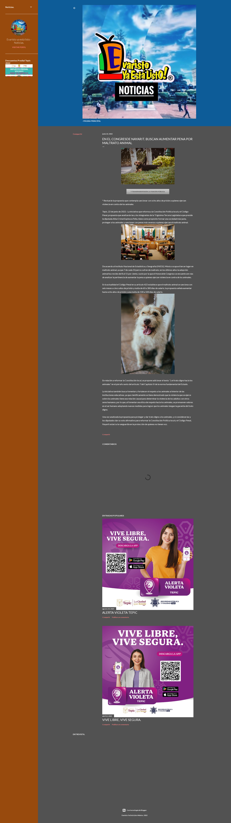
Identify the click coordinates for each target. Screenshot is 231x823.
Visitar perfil (19, 47)
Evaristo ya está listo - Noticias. (19, 41)
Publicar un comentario (120, 617)
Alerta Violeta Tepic (119, 612)
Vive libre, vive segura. (121, 720)
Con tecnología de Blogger (137, 810)
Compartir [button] (77, 134)
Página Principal (92, 121)
